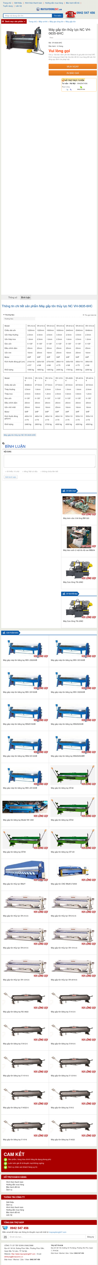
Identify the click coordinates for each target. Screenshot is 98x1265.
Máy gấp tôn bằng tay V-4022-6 (16, 1107)
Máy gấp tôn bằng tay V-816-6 (63, 1043)
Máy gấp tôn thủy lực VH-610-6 (15, 947)
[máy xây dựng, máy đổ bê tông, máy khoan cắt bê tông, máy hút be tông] (49, 9)
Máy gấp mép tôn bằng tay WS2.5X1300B (20, 756)
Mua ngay (73, 66)
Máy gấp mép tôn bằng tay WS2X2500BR (68, 756)
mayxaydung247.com (57, 1232)
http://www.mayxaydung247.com (23, 1254)
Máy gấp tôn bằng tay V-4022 (63, 1139)
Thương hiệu (9, 315)
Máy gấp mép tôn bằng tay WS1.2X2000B (20, 660)
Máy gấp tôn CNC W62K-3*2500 (64, 883)
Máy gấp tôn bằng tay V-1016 (15, 1139)
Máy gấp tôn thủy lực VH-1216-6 (16, 979)
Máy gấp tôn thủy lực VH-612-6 (63, 915)
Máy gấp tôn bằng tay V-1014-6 (16, 1075)
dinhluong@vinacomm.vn (13, 1256)
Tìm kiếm (57, 15)
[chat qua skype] (81, 87)
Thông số (12, 297)
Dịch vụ (9, 1189)
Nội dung (7, 452)
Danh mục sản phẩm (14, 21)
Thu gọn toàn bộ (90, 315)
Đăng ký (90, 1236)
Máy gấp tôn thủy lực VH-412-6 (15, 915)
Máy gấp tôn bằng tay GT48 (62, 788)
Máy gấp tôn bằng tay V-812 (62, 1107)
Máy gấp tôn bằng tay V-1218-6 (63, 1075)
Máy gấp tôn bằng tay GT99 (14, 852)
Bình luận (25, 297)
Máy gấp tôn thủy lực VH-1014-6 (64, 947)
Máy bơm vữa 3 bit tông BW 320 (76, 518)
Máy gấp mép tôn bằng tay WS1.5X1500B (20, 692)
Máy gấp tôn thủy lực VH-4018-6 (64, 979)
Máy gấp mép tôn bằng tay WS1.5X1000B (68, 660)
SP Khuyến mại (71, 594)
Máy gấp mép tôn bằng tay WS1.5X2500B (68, 692)
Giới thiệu (18, 3)
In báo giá (73, 73)
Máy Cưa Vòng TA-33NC (73, 582)
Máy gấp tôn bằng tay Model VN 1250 (18, 820)
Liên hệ (19, 6)
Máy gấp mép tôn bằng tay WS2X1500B (19, 724)
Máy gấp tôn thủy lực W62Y (14, 883)
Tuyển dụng (8, 6)
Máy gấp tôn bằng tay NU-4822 (15, 1011)
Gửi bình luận (10, 477)
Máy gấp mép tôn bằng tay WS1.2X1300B (20, 788)
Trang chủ (7, 3)
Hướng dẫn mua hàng (54, 3)
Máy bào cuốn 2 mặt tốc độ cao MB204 (79, 550)
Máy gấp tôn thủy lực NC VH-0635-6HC (20, 435)
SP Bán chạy (71, 491)
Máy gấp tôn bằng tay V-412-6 (63, 1011)
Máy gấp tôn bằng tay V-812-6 (15, 1043)
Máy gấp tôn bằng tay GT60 (62, 820)
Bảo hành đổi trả (72, 3)
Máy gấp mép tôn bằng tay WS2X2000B (67, 724)
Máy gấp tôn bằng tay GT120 (63, 852)
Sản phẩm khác (12, 633)
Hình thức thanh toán (33, 3)
